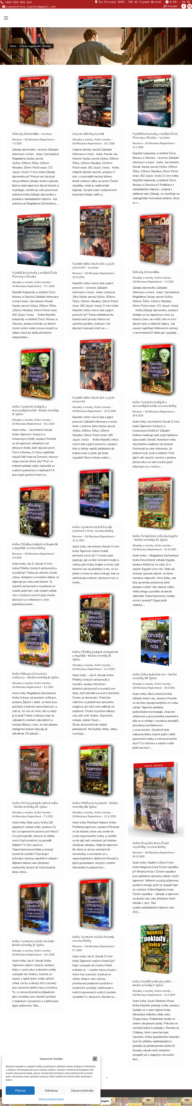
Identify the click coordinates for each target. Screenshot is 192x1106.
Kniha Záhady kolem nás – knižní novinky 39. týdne (155, 676)
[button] (95, 1059)
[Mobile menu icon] (6, 18)
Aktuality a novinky (82, 139)
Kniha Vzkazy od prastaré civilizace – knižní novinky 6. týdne (35, 675)
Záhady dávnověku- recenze (32, 134)
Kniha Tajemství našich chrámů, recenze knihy (93, 938)
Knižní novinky (102, 139)
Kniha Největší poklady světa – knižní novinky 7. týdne (153, 983)
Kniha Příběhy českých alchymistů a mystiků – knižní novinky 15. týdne (95, 655)
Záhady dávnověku (146, 272)
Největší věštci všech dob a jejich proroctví (93, 399)
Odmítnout (51, 1090)
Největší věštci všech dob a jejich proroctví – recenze (93, 265)
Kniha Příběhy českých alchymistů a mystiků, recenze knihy (35, 546)
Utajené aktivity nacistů (88, 134)
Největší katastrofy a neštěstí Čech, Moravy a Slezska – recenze (155, 135)
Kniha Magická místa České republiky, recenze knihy (151, 845)
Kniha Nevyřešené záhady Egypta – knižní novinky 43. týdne (155, 538)
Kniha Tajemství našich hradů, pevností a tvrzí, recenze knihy (92, 529)
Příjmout (20, 1090)
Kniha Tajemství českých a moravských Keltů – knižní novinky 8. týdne (35, 410)
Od (39, 139)
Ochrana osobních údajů (51, 1099)
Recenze (17, 139)
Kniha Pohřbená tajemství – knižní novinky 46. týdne (95, 805)
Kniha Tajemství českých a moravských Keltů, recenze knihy (154, 404)
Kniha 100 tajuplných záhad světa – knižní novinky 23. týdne (35, 805)
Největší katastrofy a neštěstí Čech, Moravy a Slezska (35, 274)
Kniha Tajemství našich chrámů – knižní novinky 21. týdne (34, 943)
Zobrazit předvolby (82, 1090)
